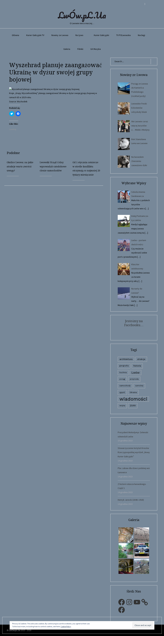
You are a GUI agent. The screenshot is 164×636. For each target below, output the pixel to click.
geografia (124, 366)
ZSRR (133, 405)
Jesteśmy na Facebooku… (134, 323)
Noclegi (141, 35)
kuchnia (123, 372)
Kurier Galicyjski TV (35, 35)
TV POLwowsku (123, 35)
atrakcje (141, 359)
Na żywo (79, 35)
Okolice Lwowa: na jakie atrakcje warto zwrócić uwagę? (20, 166)
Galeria (66, 49)
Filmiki (80, 49)
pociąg (122, 379)
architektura (125, 359)
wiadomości (133, 399)
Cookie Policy (66, 626)
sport (122, 392)
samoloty (139, 386)
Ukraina (133, 392)
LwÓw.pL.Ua (82, 15)
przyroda (134, 379)
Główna (15, 35)
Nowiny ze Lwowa (59, 35)
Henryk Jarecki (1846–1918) (131, 499)
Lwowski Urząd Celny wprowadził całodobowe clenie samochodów (53, 166)
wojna (122, 405)
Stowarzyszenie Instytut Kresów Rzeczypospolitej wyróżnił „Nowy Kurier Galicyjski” (134, 452)
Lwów (135, 372)
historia (137, 365)
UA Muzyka (95, 49)
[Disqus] (56, 226)
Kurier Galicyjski (101, 35)
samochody (125, 385)
